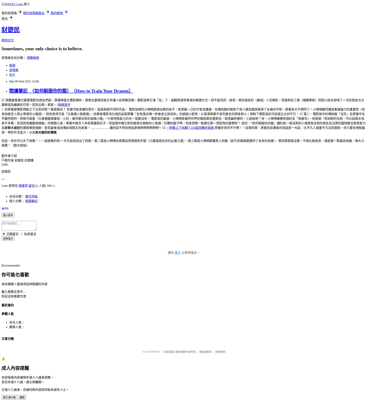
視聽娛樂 (33, 57)
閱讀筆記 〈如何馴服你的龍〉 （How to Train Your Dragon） (71, 90)
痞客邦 (23, 185)
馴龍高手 (64, 104)
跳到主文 (8, 40)
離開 (22, 397)
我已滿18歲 (9, 397)
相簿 (12, 65)
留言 (32, 185)
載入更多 (8, 215)
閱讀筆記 (31, 201)
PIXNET (155, 351)
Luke (5, 164)
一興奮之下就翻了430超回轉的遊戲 (190, 127)
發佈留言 (8, 238)
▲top (5, 207)
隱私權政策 (205, 351)
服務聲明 (220, 351)
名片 (12, 74)
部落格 (13, 70)
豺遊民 (11, 29)
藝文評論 (31, 196)
